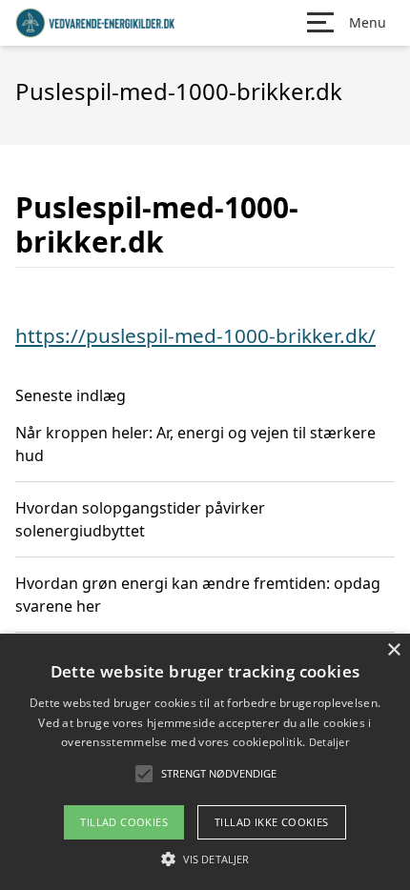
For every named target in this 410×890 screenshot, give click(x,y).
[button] (205, 858)
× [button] (393, 650)
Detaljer (329, 742)
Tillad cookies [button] (124, 822)
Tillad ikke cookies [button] (272, 822)
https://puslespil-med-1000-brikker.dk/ (195, 335)
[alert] (205, 762)
